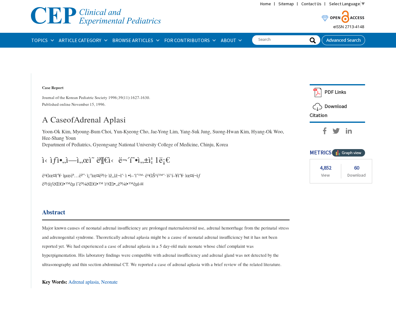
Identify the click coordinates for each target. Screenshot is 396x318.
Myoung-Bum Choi (92, 131)
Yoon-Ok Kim (56, 131)
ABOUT (228, 40)
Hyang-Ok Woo (267, 131)
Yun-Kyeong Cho (131, 131)
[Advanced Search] (343, 38)
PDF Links (335, 91)
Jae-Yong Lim (164, 131)
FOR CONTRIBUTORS (187, 40)
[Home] (96, 6)
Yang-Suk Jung (195, 131)
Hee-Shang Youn (59, 138)
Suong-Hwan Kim (231, 131)
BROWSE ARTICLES (133, 40)
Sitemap (286, 3)
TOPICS (40, 40)
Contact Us (311, 3)
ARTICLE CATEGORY (80, 40)
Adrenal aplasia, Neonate (93, 281)
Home (265, 3)
